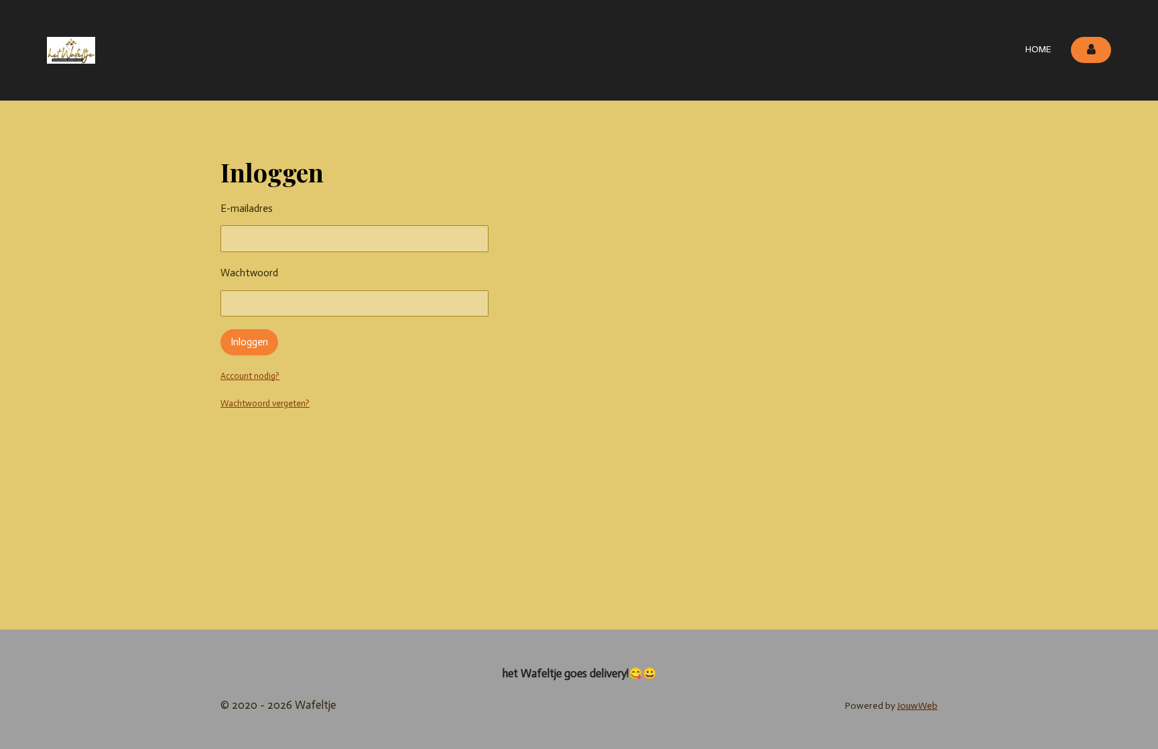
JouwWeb (917, 705)
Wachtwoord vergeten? (265, 403)
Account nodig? (249, 376)
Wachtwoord (249, 273)
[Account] (1091, 50)
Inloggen (249, 342)
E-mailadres (246, 209)
